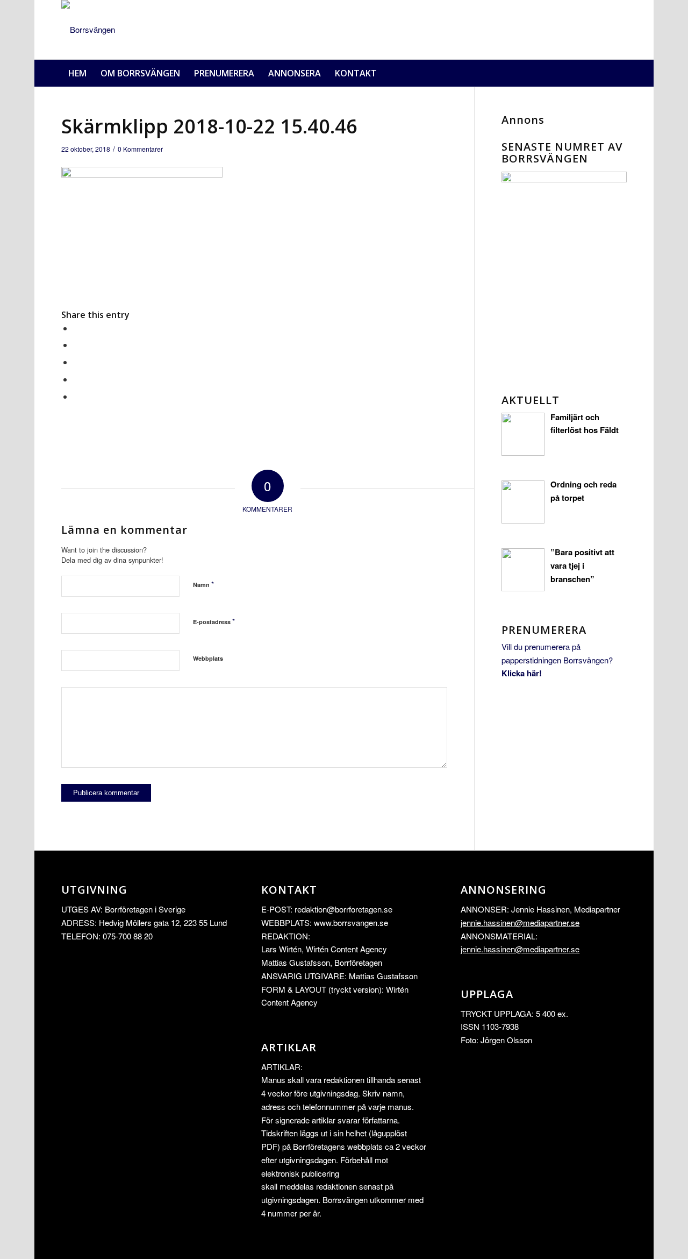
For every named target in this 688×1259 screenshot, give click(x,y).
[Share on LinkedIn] (76, 379)
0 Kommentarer (140, 148)
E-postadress (214, 621)
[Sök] (620, 73)
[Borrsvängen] (88, 29)
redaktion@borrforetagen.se (343, 909)
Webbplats (208, 658)
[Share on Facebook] (76, 328)
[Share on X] (76, 344)
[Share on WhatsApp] (76, 361)
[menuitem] (77, 73)
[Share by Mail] (76, 396)
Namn (203, 584)
